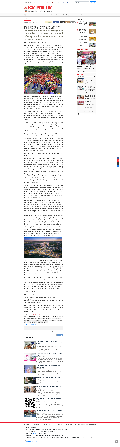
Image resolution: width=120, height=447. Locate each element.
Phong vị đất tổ (39, 15)
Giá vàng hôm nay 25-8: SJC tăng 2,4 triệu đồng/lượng (83, 38)
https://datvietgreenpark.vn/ (38, 314)
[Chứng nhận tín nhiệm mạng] (31, 441)
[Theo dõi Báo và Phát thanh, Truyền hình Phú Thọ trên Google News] (48, 22)
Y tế (72, 15)
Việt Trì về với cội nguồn (82, 49)
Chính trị (47, 15)
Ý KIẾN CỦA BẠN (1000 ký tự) (30, 325)
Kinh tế (62, 15)
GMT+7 (32, 2)
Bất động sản (52, 320)
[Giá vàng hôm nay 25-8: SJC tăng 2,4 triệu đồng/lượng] (92, 38)
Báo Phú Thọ (41, 318)
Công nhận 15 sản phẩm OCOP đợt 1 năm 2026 (83, 44)
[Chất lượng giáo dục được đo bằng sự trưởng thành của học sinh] (80, 80)
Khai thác (34, 322)
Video (54, 2)
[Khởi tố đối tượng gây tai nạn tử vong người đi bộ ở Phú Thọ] (92, 24)
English (49, 2)
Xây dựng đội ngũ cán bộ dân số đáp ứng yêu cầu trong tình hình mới (90, 97)
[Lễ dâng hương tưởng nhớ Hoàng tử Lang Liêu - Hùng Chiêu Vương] (86, 57)
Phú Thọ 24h (31, 15)
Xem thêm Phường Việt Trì (90, 111)
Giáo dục (67, 15)
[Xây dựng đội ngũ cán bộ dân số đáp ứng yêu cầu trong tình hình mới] (80, 96)
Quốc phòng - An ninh (85, 15)
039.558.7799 (36, 433)
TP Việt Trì (38, 320)
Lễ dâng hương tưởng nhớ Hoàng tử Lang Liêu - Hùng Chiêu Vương (86, 65)
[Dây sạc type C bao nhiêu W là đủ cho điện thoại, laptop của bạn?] (30, 369)
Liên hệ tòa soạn (49, 424)
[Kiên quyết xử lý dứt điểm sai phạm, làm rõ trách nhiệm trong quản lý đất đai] (92, 31)
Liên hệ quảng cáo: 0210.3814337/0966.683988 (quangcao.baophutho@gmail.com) (77, 424)
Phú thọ (32, 320)
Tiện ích (46, 322)
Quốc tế (76, 15)
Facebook (66, 2)
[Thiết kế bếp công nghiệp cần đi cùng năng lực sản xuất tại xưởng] (30, 390)
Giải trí (92, 15)
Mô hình (29, 322)
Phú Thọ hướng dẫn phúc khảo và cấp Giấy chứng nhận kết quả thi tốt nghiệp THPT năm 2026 (90, 89)
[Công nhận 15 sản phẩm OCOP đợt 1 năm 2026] (92, 44)
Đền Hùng (48, 318)
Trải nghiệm (45, 320)
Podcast (60, 2)
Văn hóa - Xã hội (55, 15)
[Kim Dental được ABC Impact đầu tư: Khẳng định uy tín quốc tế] (30, 345)
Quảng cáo (27, 19)
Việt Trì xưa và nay (81, 71)
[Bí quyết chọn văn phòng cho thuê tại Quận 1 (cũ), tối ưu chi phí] (30, 357)
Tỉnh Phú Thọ (33, 318)
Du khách (40, 322)
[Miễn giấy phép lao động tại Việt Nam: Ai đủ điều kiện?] (30, 381)
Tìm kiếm (93, 2)
